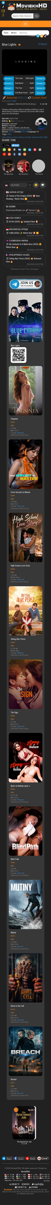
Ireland (24, 132)
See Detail (47, 1181)
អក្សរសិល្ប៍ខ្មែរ (39, 1184)
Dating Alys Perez (18, 639)
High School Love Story (20, 565)
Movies (14, 33)
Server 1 (9, 78)
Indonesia (20, 1020)
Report (43, 44)
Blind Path (15, 859)
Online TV (15, 1184)
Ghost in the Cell (17, 1006)
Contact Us (22, 1187)
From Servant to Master (20, 492)
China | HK (20, 506)
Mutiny (13, 932)
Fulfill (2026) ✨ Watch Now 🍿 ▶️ (24, 233)
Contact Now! (39, 97)
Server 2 (40, 78)
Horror (13, 1009)
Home (6, 33)
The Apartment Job (20, 1142)
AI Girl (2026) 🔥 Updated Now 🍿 (23, 221)
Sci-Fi (12, 1083)
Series (11, 132)
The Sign (14, 712)
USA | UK (20, 946)
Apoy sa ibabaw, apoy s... (21, 786)
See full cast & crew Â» (23, 130)
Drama (13, 422)
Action (13, 936)
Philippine (20, 433)
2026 (12, 425)
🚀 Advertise (10, 97)
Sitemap (34, 1187)
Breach (13, 1079)
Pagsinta (14, 419)
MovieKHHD (25, 1172)
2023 (14, 101)
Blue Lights (15, 345)
